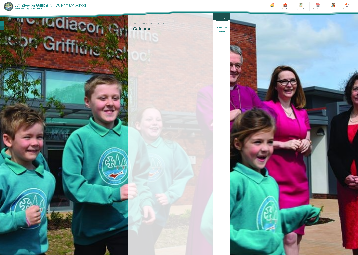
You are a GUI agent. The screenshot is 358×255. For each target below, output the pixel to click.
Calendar (160, 23)
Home (135, 23)
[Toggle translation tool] (2, 28)
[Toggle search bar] (2, 23)
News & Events (147, 23)
